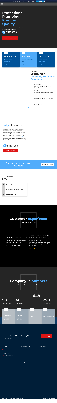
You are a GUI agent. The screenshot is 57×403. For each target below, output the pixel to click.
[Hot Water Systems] (32, 97)
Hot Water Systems (38, 96)
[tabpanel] (28, 89)
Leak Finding (22, 356)
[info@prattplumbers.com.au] (2, 355)
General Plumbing (23, 350)
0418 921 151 (6, 351)
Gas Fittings (22, 362)
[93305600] (2, 350)
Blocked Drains (37, 90)
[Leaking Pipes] (32, 104)
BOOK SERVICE (41, 1)
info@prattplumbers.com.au (48, 316)
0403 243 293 (7, 353)
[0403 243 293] (2, 353)
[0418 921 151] (2, 351)
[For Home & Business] (32, 85)
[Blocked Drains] (32, 91)
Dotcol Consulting (51, 398)
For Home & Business (38, 84)
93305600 (15, 1)
